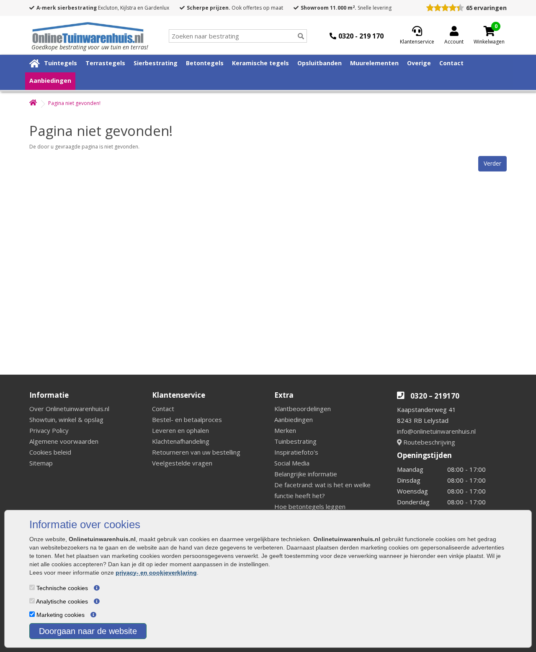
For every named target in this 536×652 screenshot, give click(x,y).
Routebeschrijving (428, 442)
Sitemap (41, 463)
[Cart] (489, 31)
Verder (492, 163)
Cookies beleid (50, 452)
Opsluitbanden (319, 63)
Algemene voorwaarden (63, 441)
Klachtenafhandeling (180, 441)
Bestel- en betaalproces (187, 419)
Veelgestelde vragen (182, 463)
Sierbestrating (156, 63)
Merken (285, 430)
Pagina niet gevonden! (74, 103)
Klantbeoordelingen (302, 408)
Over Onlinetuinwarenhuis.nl (69, 408)
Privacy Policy (49, 430)
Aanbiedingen (50, 80)
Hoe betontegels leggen (309, 506)
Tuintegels (60, 63)
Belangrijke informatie (305, 474)
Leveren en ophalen (180, 430)
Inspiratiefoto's (296, 452)
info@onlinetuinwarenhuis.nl (436, 431)
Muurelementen (374, 63)
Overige (419, 63)
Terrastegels (105, 63)
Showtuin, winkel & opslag (66, 419)
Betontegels (205, 63)
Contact (451, 63)
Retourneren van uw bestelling (196, 452)
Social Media (291, 463)
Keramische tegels (260, 63)
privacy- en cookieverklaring (156, 572)
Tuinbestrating (295, 441)
